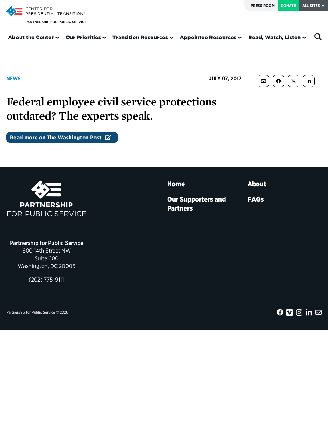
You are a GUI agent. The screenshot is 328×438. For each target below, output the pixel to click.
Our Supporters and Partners (196, 203)
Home (176, 184)
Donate (288, 5)
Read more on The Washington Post (56, 137)
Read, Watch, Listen (274, 37)
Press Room (263, 5)
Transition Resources (140, 37)
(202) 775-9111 (46, 279)
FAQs (256, 199)
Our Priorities (83, 37)
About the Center (31, 37)
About (257, 184)
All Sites (311, 5)
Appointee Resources (208, 37)
